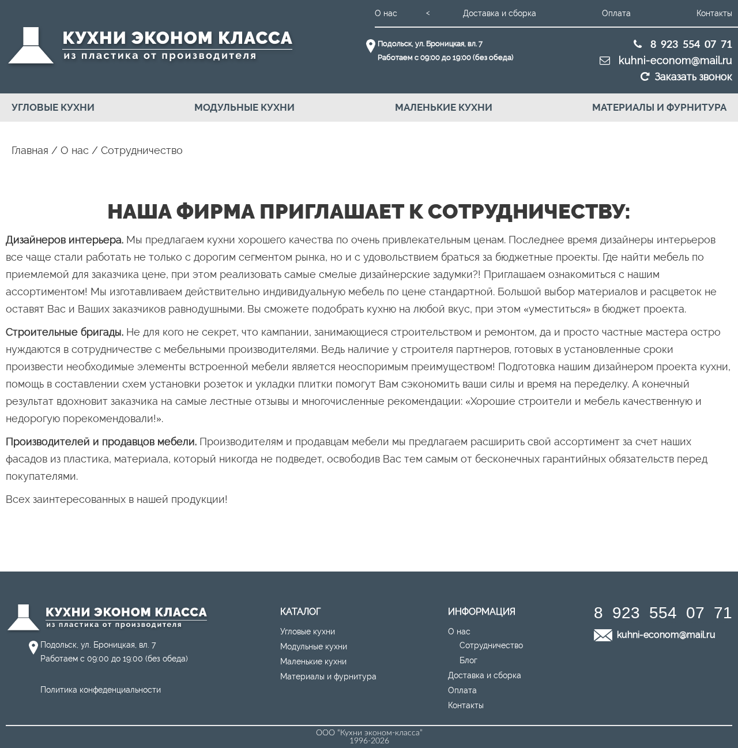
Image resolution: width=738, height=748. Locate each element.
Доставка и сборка (499, 13)
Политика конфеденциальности (100, 689)
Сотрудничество (491, 645)
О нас (386, 13)
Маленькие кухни (443, 107)
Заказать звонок (693, 76)
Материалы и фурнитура (659, 107)
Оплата (616, 13)
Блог (468, 660)
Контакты (714, 13)
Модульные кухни (244, 107)
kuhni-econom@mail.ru (674, 60)
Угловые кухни (53, 107)
